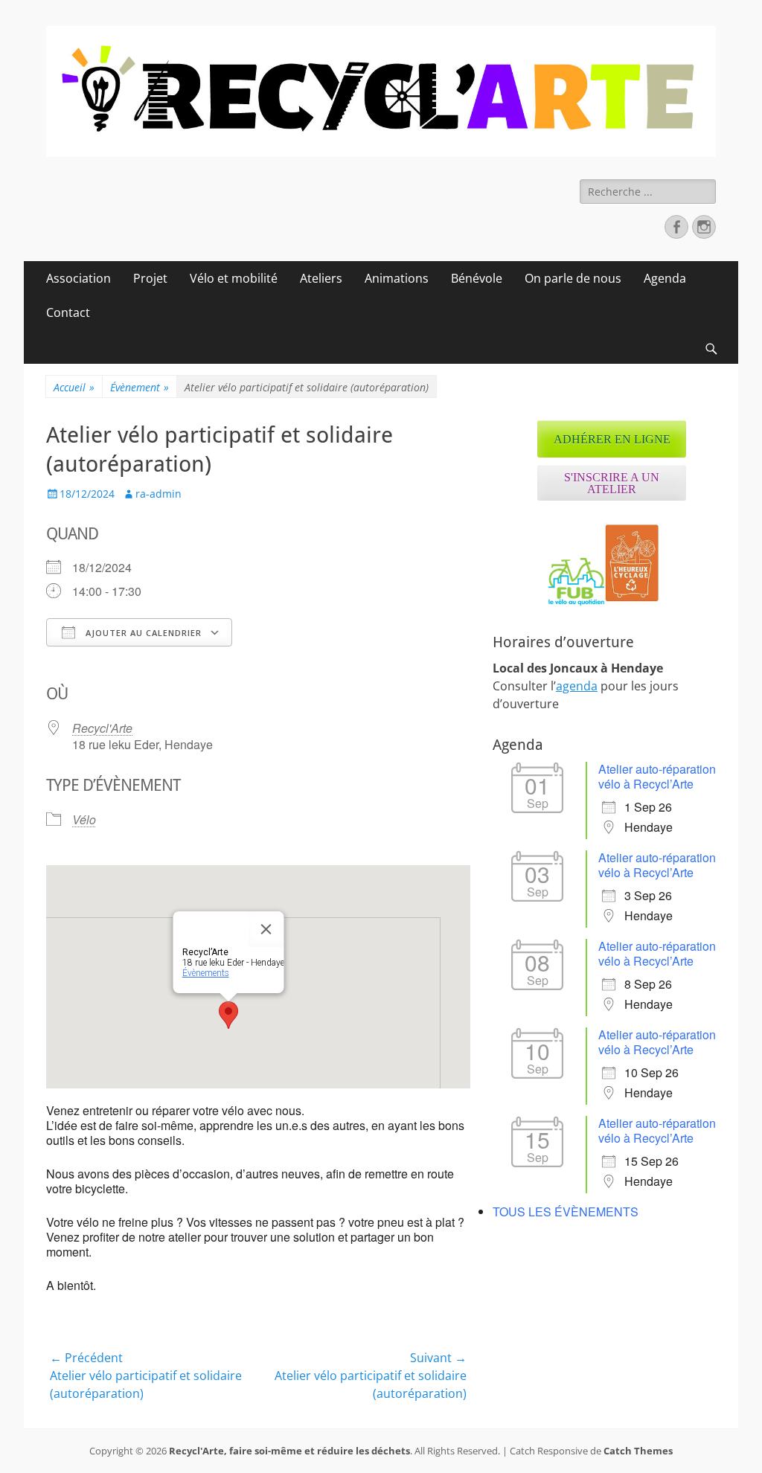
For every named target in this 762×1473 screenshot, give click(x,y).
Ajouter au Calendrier (142, 632)
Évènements (205, 973)
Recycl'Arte (102, 727)
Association (78, 278)
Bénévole (476, 278)
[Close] (266, 929)
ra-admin (158, 494)
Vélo (84, 819)
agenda (577, 686)
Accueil (74, 387)
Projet (150, 278)
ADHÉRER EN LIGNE (612, 439)
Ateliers (321, 278)
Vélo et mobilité (234, 278)
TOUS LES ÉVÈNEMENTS (565, 1211)
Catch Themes (638, 1450)
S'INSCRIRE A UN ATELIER (611, 483)
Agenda (665, 278)
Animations (397, 278)
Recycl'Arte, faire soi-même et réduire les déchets (289, 1450)
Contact (68, 312)
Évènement (139, 387)
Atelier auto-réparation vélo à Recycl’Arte (657, 776)
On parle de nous (573, 278)
